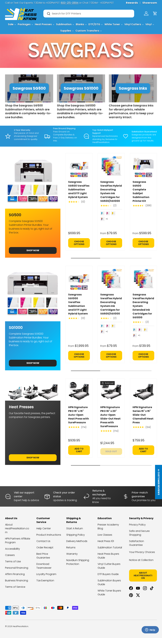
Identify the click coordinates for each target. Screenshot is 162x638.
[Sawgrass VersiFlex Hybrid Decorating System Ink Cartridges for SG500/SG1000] (111, 167)
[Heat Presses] (32, 389)
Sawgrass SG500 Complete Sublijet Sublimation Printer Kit (141, 191)
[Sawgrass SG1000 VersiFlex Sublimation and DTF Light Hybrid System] (79, 279)
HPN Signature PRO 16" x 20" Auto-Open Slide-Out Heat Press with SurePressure (110, 416)
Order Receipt (44, 547)
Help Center (43, 528)
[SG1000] (32, 293)
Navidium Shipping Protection (77, 562)
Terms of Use (13, 561)
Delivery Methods (76, 541)
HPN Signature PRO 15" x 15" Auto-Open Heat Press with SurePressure (78, 414)
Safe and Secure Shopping (139, 533)
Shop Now (32, 250)
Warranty (72, 554)
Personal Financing (16, 568)
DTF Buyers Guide (108, 574)
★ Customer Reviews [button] (158, 482)
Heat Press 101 (106, 541)
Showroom (149, 3)
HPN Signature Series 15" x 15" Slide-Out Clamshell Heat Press (143, 414)
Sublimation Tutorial (110, 547)
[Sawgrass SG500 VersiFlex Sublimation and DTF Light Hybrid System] (79, 167)
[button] (155, 13)
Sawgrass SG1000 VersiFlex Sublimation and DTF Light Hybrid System (78, 304)
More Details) (47, 3)
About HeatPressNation (143, 575)
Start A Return (74, 528)
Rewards (132, 3)
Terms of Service (15, 587)
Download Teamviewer (43, 566)
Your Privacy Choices (142, 552)
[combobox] (88, 13)
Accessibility (12, 549)
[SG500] (32, 181)
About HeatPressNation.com (17, 528)
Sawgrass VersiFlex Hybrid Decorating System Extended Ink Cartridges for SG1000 (143, 306)
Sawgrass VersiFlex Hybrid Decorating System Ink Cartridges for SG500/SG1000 (111, 191)
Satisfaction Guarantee (136, 543)
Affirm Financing (15, 574)
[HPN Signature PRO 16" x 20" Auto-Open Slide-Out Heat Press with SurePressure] (111, 392)
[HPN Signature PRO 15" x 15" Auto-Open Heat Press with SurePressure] (79, 392)
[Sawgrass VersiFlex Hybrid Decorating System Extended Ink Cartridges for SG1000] (143, 279)
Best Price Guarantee (43, 555)
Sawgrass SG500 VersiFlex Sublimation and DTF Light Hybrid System (78, 189)
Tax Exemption (45, 580)
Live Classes (105, 535)
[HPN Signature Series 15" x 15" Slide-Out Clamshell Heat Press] (143, 392)
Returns (70, 547)
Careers (10, 555)
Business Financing (16, 580)
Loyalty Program (46, 574)
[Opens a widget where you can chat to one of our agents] (150, 630)
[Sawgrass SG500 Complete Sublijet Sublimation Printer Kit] (143, 167)
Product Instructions (48, 535)
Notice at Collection (141, 560)
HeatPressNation (20, 626)
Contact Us (43, 541)
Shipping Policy (75, 535)
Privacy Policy (137, 524)
